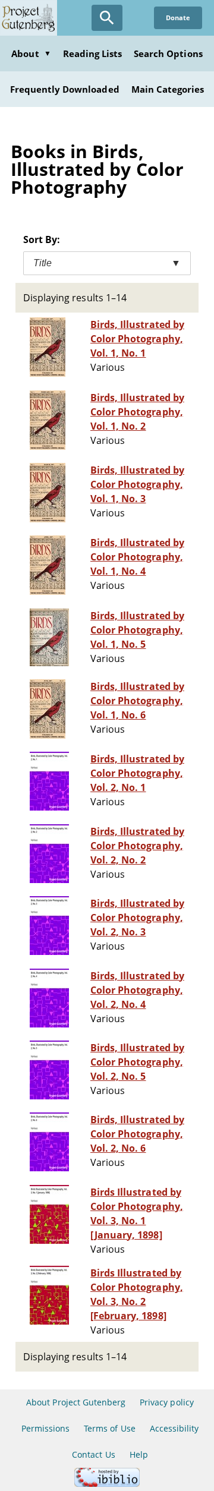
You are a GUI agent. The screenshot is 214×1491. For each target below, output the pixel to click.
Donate (178, 17)
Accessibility (174, 1428)
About (31, 53)
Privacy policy (167, 1402)
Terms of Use (109, 1428)
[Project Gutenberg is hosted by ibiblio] (107, 1483)
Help (139, 1454)
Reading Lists (92, 53)
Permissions (45, 1428)
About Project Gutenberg (75, 1402)
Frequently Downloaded (64, 89)
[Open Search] (107, 18)
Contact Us (93, 1454)
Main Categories (167, 89)
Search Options (168, 53)
